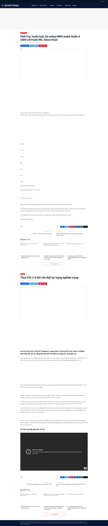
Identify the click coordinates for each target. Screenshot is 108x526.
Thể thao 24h (43, 5)
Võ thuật (59, 5)
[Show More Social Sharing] (49, 46)
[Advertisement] (54, 19)
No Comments (29, 42)
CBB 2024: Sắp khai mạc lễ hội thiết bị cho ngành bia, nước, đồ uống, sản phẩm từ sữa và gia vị (54, 257)
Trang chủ (34, 5)
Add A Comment (54, 263)
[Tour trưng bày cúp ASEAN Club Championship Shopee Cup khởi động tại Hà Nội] (77, 248)
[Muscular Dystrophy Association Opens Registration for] (30, 248)
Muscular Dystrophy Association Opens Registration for (30, 256)
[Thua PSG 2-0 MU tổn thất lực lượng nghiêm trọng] (54, 303)
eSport (75, 5)
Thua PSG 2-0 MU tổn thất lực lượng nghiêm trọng (42, 233)
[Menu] (3, 5)
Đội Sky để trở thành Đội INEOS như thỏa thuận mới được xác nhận (39, 484)
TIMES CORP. (34, 521)
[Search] (105, 1)
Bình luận (68, 5)
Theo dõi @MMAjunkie (26, 198)
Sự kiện (52, 5)
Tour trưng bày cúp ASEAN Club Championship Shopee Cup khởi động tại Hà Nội (77, 257)
